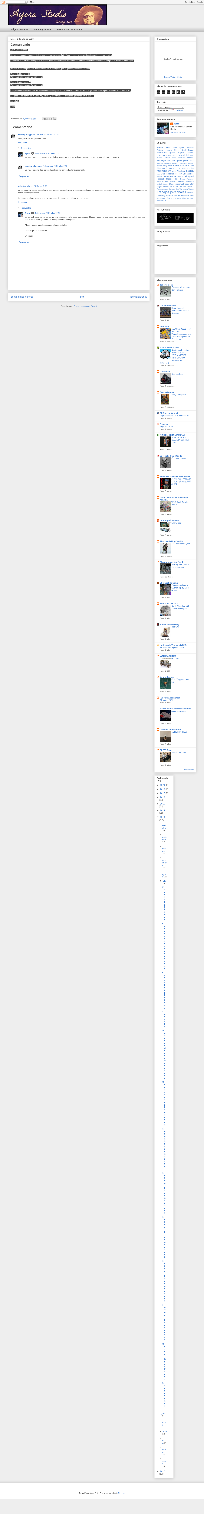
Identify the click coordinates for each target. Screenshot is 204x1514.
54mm (160, 147)
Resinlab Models (164, 179)
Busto (191, 150)
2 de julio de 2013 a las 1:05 (47, 153)
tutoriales (190, 193)
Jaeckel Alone (167, 392)
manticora (182, 168)
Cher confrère (177, 374)
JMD (192, 166)
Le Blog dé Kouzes (169, 520)
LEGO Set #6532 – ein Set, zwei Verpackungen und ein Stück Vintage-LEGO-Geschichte (181, 334)
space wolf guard (182, 184)
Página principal (19, 29)
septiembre (164, 862)
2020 (162, 785)
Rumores (190, 179)
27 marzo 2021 (166, 700)
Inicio (82, 297)
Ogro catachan (167, 174)
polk (20, 186)
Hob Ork (175, 627)
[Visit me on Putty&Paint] (161, 236)
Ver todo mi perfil (178, 132)
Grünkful (167, 163)
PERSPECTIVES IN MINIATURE (175, 476)
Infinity (164, 166)
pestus (166, 176)
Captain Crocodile (186, 153)
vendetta (185, 196)
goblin (179, 161)
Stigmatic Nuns (166, 426)
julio (164, 881)
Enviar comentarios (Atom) (85, 306)
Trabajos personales (171, 192)
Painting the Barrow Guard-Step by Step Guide (180, 588)
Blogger (121, 1493)
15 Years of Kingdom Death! (172, 648)
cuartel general (178, 155)
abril (165, 1431)
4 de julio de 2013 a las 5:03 (35, 186)
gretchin (160, 163)
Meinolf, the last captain (69, 29)
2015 (162, 804)
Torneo (191, 189)
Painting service (42, 29)
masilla (190, 168)
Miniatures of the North (172, 562)
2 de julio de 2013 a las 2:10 (55, 166)
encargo (161, 160)
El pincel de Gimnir (169, 583)
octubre (164, 849)
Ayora (27, 153)
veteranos (161, 198)
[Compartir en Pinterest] (54, 118)
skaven (173, 181)
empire (190, 157)
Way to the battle (174, 198)
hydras (159, 166)
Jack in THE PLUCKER (178, 166)
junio (164, 1413)
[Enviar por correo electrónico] (43, 118)
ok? (180, 174)
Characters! (176, 523)
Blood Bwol (180, 150)
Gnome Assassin (178, 458)
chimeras (161, 155)
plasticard (180, 176)
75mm (168, 148)
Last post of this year (180, 544)
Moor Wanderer (178, 171)
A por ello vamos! (179, 711)
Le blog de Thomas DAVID (173, 645)
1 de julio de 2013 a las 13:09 (48, 135)
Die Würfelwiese (168, 305)
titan (177, 189)
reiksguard (189, 176)
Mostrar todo (189, 769)
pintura (173, 176)
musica (189, 170)
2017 (162, 793)
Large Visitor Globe (173, 77)
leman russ (172, 168)
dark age (190, 155)
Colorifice (165, 371)
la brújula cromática (170, 698)
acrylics (190, 147)
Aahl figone (178, 148)
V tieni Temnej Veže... (170, 347)
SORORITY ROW (179, 732)
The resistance (162, 189)
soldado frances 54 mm (165, 184)
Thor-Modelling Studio (171, 541)
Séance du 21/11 (178, 752)
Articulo (160, 150)
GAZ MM (175, 658)
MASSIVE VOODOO (169, 603)
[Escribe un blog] (46, 118)
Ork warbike (188, 174)
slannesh (190, 181)
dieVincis (164, 326)
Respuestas (26, 148)
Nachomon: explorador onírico (175, 708)
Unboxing (161, 196)
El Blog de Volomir (169, 413)
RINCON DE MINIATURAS (172, 435)
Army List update (178, 395)
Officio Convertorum (170, 729)
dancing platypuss (26, 135)
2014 (162, 810)
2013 (162, 817)
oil (176, 174)
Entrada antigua (138, 297)
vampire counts (173, 195)
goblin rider (188, 161)
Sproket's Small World (171, 456)
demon (159, 158)
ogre (158, 174)
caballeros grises (166, 152)
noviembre (164, 838)
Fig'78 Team (166, 750)
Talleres (166, 186)
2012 (162, 1471)
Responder (22, 142)
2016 (162, 797)
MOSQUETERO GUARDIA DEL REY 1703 (180, 440)
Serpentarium (167, 677)
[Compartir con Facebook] (52, 118)
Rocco (182, 179)
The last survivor (186, 186)
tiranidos (172, 189)
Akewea (164, 424)
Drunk (167, 157)
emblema (181, 158)
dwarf (174, 158)
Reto (176, 179)
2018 (162, 789)
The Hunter (173, 186)
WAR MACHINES (168, 656)
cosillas (168, 155)
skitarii (181, 181)
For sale (171, 161)
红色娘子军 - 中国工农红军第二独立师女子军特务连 (181, 481)
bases (169, 150)
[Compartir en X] (49, 118)
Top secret (184, 189)
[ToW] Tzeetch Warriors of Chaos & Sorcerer (180, 310)
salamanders (162, 181)
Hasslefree (183, 163)
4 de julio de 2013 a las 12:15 (47, 213)
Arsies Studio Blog (169, 624)
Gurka (174, 163)
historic (191, 163)
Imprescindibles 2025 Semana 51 (174, 415)
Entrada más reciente (21, 297)
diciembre (164, 826)
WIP (164, 201)
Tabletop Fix (166, 285)
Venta (192, 196)
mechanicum (164, 170)
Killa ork (161, 168)
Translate (179, 110)
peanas (159, 176)
